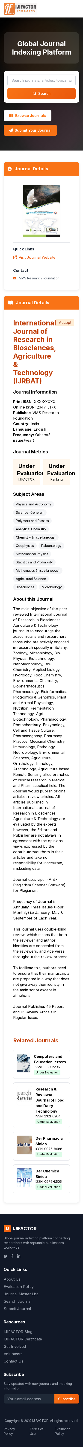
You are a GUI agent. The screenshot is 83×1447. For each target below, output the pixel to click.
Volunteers (13, 1353)
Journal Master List (21, 1294)
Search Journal (17, 1301)
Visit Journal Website (37, 257)
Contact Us (13, 1361)
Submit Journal (17, 1308)
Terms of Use (36, 1431)
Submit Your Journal (33, 130)
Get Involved (15, 1346)
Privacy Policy (9, 1431)
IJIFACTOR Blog (18, 1331)
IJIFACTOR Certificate (23, 1339)
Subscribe (67, 1399)
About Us (12, 1279)
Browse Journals (30, 115)
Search (44, 93)
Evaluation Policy (19, 1286)
